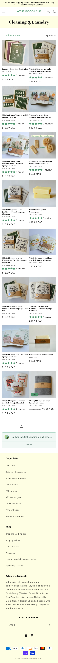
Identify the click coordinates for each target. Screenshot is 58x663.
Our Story (10, 466)
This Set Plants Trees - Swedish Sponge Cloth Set (15, 116)
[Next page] (37, 426)
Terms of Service (13, 504)
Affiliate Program (14, 497)
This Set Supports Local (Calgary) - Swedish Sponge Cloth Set (13, 212)
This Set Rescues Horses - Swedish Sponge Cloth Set (40, 116)
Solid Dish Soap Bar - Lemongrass (38, 211)
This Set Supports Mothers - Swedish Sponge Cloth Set (41, 259)
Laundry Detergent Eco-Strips (15, 69)
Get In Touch (12, 484)
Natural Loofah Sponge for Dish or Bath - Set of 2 (40, 162)
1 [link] (21, 425)
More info (29, 444)
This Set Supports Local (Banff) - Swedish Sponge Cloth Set (15, 308)
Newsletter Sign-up (15, 516)
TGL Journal (11, 491)
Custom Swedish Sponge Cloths (21, 559)
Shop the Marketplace (16, 534)
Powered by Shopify (36, 658)
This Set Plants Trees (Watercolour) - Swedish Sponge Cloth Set (12, 163)
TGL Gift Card (12, 547)
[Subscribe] (49, 625)
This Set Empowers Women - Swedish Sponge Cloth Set (14, 402)
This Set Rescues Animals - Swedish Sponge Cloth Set (40, 70)
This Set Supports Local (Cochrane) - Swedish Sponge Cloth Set (14, 260)
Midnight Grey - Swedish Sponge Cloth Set (39, 402)
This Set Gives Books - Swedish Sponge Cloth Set (15, 356)
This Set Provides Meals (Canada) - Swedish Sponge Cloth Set (40, 308)
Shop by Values (13, 540)
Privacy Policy (12, 510)
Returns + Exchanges (16, 472)
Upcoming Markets (15, 565)
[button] (3, 11)
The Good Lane (25, 658)
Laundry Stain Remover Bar (41, 355)
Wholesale (10, 553)
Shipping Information (16, 478)
